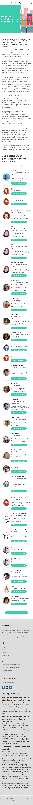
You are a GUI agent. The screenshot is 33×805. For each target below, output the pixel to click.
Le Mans (25, 731)
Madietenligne (16, 799)
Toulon (11, 742)
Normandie (11, 710)
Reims (16, 738)
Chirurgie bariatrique (15, 759)
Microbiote (25, 769)
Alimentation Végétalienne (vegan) (11, 755)
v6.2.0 (22, 800)
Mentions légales (7, 670)
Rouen (4, 740)
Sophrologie (25, 780)
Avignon (4, 727)
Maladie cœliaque (13, 766)
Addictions (5, 752)
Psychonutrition (21, 775)
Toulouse (16, 742)
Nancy (24, 734)
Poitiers (11, 738)
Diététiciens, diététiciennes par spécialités (16, 747)
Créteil (4, 731)
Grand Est (5, 706)
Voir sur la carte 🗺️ (16, 166)
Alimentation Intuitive (21, 753)
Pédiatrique (11, 773)
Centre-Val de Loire (18, 704)
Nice (14, 736)
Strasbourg (5, 742)
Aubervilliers (24, 726)
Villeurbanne (5, 743)
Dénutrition (6, 761)
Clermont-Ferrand (22, 729)
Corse (26, 704)
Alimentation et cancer (8, 753)
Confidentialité (6, 673)
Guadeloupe (12, 706)
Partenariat (5, 650)
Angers (20, 724)
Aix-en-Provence (7, 724)
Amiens (15, 724)
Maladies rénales (16, 769)
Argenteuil (5, 726)
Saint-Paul (26, 740)
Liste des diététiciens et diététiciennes (16, 40)
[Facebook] (3, 687)
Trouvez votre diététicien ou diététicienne (13, 39)
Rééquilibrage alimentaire (9, 776)
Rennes (21, 738)
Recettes (4, 652)
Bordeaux (16, 727)
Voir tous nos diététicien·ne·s (16, 613)
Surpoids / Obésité (20, 782)
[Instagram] (7, 687)
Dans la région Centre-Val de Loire (14, 42)
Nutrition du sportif (16, 771)
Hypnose (4, 766)
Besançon (10, 727)
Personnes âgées (21, 773)
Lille (3, 733)
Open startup (5, 655)
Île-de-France (10, 708)
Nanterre (4, 736)
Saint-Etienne (18, 740)
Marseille (17, 733)
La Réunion (18, 708)
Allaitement (13, 757)
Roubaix (26, 738)
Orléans (23, 736)
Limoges (7, 733)
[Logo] (16, 2)
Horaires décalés (22, 764)
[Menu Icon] (2, 3)
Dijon (8, 731)
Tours (27, 742)
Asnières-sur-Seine (14, 726)
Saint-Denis (10, 740)
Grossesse (14, 764)
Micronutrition (6, 771)
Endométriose (6, 764)
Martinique (25, 708)
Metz (22, 733)
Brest (10, 729)
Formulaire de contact (8, 682)
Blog (3, 647)
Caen (14, 729)
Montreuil (12, 734)
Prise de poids (12, 775)
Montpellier (5, 734)
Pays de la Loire (12, 711)
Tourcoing (22, 742)
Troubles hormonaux (18, 789)
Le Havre (19, 731)
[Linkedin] (10, 687)
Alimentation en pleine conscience (18, 752)
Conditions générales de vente (10, 667)
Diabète (21, 761)
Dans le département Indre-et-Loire (13, 43)
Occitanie (4, 711)
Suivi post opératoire (8, 782)
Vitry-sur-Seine (14, 743)
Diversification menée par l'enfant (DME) (13, 762)
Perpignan (5, 738)
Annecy (25, 724)
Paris (28, 736)
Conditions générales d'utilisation (11, 665)
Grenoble (13, 731)
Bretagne (9, 704)
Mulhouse (18, 734)
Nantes (10, 736)
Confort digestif (26, 759)
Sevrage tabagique (15, 780)
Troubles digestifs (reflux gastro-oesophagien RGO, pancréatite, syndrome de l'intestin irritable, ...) (16, 785)
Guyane (18, 706)
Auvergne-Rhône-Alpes (9, 703)
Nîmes (18, 736)
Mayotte (4, 710)
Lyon (12, 733)
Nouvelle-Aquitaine (20, 710)
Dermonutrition (14, 761)
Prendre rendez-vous (19, 183)
